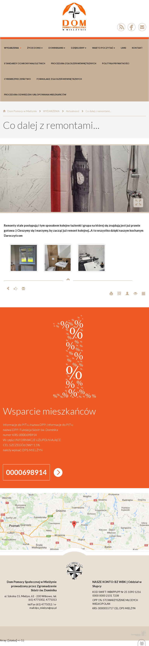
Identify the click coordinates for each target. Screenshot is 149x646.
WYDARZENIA (11, 48)
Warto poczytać (102, 48)
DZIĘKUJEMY (77, 48)
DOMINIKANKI (56, 48)
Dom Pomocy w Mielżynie (22, 111)
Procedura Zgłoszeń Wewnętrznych (73, 63)
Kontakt (137, 48)
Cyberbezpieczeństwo (17, 79)
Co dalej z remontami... (98, 111)
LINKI (123, 48)
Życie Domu (34, 48)
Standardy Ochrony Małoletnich (24, 63)
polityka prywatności (115, 63)
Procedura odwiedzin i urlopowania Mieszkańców (35, 94)
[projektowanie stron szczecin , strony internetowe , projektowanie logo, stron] (138, 633)
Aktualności (72, 111)
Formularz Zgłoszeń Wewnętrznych (59, 79)
